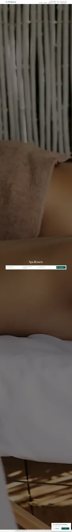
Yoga (55, 2)
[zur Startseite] (11, 2)
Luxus (58, 2)
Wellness (45, 2)
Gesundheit (50, 2)
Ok (65, 528)
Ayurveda (41, 2)
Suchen (61, 267)
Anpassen (57, 528)
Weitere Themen (63, 2)
